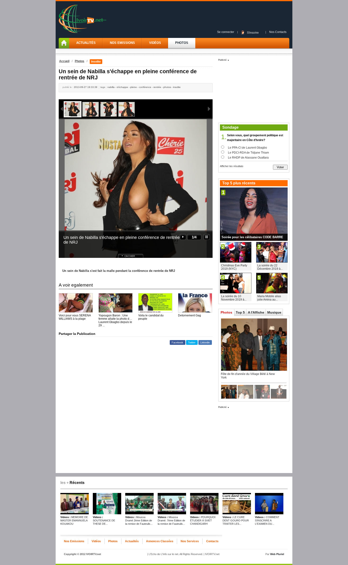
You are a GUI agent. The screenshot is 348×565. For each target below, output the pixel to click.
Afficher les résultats (231, 166)
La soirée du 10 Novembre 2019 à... (233, 298)
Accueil (64, 61)
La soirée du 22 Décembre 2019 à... (270, 267)
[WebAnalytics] (174, 559)
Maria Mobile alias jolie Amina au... (269, 298)
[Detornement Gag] (195, 302)
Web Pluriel (277, 554)
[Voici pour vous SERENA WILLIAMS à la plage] (76, 302)
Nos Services (190, 541)
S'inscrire (253, 32)
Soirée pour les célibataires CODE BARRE (252, 237)
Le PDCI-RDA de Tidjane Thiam (248, 152)
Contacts (212, 541)
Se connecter (225, 32)
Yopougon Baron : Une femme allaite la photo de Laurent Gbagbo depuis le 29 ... (115, 317)
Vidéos (155, 43)
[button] (177, 342)
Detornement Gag (189, 315)
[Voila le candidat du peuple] (155, 302)
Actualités (86, 43)
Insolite (96, 61)
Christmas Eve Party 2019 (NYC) (234, 267)
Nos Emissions (122, 43)
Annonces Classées (159, 541)
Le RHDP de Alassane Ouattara (248, 157)
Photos (181, 43)
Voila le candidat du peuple (151, 317)
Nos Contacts (277, 32)
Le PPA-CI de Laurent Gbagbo (247, 147)
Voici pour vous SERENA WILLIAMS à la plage (75, 317)
